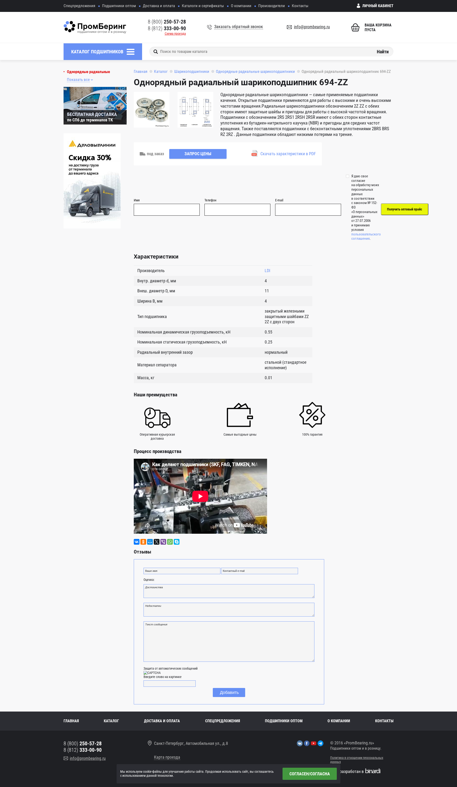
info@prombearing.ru (312, 26)
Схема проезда (175, 33)
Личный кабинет (377, 6)
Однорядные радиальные (88, 72)
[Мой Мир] (150, 542)
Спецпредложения (79, 5)
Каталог (161, 71)
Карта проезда (167, 757)
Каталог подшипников (97, 52)
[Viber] (163, 542)
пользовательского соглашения (366, 236)
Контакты (300, 5)
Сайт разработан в (347, 771)
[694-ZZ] (151, 110)
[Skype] (176, 542)
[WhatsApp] (170, 542)
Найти (383, 51)
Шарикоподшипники (191, 71)
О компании (241, 5)
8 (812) (167, 28)
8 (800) (167, 22)
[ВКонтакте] (136, 542)
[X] (156, 542)
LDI (267, 270)
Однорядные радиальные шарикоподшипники (255, 71)
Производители (271, 5)
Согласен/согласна (309, 773)
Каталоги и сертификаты (203, 5)
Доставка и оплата (159, 5)
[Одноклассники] (143, 542)
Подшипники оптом (119, 5)
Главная (140, 71)
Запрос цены (197, 153)
